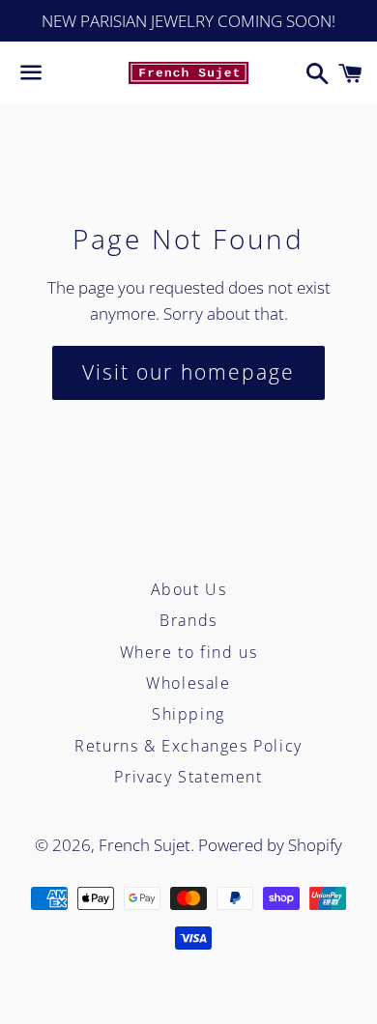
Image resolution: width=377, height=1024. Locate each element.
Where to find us (189, 652)
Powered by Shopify (270, 845)
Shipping (188, 714)
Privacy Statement (188, 776)
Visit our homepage (189, 371)
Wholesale (188, 683)
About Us (189, 589)
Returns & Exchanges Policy (188, 745)
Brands (189, 620)
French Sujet (144, 845)
